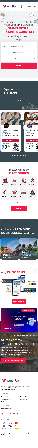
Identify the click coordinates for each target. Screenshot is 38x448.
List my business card (13, 360)
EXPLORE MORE (19, 301)
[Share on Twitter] (6, 146)
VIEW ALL (19, 100)
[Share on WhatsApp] (9, 146)
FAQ (2, 401)
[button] (12, 155)
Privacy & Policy (6, 399)
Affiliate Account (6, 409)
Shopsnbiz (6, 130)
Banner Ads (23, 397)
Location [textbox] (18, 58)
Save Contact (10, 140)
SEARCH (19, 66)
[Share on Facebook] (3, 146)
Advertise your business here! (25, 335)
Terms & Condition (7, 397)
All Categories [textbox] (18, 52)
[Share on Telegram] (3, 148)
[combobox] (19, 52)
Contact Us (23, 399)
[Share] (6, 148)
